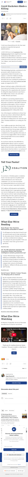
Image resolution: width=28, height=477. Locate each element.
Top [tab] (2, 410)
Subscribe (20, 2)
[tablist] (7, 393)
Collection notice (14, 467)
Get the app (20, 470)
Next (23, 368)
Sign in (25, 2)
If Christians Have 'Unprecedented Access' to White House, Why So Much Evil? (9, 416)
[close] (24, 428)
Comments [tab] (4, 393)
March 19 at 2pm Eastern (14, 210)
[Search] (25, 410)
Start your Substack (10, 470)
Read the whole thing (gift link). (10, 311)
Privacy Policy (15, 460)
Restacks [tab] (10, 393)
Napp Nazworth (23, 13)
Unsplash (18, 41)
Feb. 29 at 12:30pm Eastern (10, 208)
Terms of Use (21, 457)
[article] (14, 420)
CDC (13, 41)
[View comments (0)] (7, 18)
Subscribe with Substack (15, 454)
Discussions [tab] (11, 410)
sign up (11, 205)
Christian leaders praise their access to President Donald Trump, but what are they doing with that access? (10, 420)
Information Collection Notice (18, 459)
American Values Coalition (12, 13)
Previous (5, 368)
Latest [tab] (6, 410)
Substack (7, 474)
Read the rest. (5, 246)
